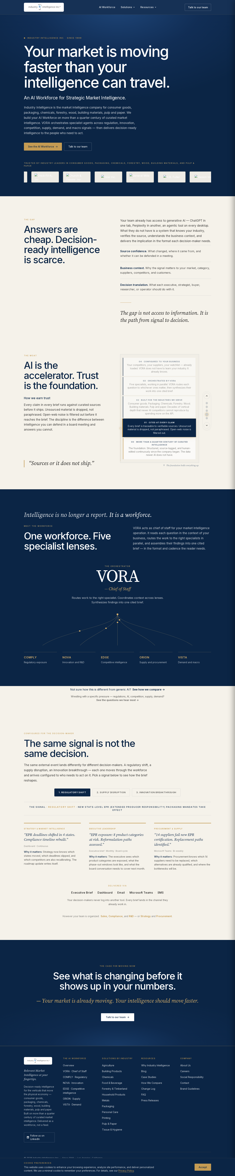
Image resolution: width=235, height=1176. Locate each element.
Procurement (164, 916)
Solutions (126, 7)
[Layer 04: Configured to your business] (207, 403)
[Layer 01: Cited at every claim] (206, 414)
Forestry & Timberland (114, 1088)
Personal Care (110, 1112)
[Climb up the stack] (207, 396)
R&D (131, 916)
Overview (68, 1065)
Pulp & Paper (109, 1123)
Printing (106, 1117)
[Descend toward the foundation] (207, 425)
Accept (203, 1167)
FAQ (143, 1094)
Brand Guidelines (190, 1088)
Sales (104, 916)
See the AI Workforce (43, 146)
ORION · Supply (71, 1098)
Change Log (148, 1088)
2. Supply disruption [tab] (111, 792)
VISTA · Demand (72, 1104)
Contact (184, 1082)
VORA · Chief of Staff (75, 1071)
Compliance (116, 916)
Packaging (108, 1106)
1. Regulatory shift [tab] (72, 792)
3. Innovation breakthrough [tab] (156, 792)
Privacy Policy (126, 1170)
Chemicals (108, 1077)
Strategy (146, 916)
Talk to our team (198, 7)
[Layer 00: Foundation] (207, 418)
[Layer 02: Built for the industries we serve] (207, 411)
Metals (105, 1100)
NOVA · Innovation (73, 1082)
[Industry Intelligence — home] (44, 7)
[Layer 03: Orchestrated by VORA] (207, 407)
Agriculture (108, 1065)
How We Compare (151, 1082)
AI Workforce (107, 7)
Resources (147, 7)
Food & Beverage (112, 1082)
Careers (184, 1071)
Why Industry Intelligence (155, 1065)
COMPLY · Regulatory (75, 1077)
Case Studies (148, 1077)
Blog (143, 1071)
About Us (185, 1065)
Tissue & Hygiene (112, 1129)
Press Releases (150, 1100)
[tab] (159, 367)
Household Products (113, 1094)
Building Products (112, 1071)
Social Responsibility (192, 1077)
